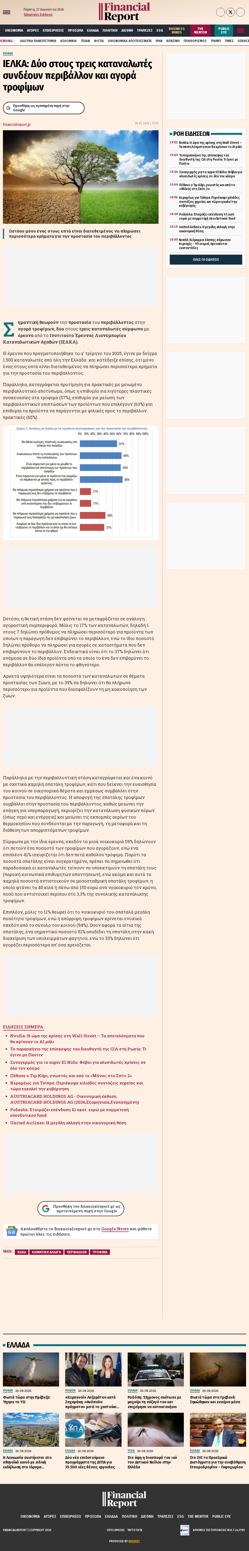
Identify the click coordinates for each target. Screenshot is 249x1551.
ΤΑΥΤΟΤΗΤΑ (134, 1530)
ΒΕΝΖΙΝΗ (173, 41)
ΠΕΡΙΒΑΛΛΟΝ (77, 1252)
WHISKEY (134, 1541)
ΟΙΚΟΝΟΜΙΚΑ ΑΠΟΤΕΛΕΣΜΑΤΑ (130, 41)
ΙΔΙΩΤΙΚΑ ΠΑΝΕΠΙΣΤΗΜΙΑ (38, 41)
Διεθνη (127, 30)
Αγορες (33, 30)
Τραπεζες (145, 30)
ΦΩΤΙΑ (99, 41)
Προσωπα (75, 30)
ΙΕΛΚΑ (21, 1252)
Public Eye (224, 30)
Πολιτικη (110, 30)
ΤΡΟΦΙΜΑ (99, 1252)
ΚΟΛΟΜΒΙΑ (68, 41)
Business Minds (177, 30)
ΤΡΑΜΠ (216, 41)
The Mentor (200, 30)
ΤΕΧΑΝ (85, 41)
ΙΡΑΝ (159, 41)
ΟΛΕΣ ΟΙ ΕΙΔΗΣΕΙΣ (206, 260)
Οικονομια (14, 30)
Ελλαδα (93, 30)
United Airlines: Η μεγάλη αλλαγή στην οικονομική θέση (68, 1123)
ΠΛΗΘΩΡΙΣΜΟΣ (195, 41)
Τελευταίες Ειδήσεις (38, 15)
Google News (115, 1228)
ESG (160, 30)
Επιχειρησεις (53, 30)
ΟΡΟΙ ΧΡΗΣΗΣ (116, 1530)
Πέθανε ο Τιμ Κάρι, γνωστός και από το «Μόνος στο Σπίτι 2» (71, 1075)
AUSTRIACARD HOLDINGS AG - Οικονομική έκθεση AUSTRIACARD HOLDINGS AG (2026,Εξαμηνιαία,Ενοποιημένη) (74, 1099)
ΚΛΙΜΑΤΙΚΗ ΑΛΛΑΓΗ (46, 1252)
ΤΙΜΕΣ (229, 41)
